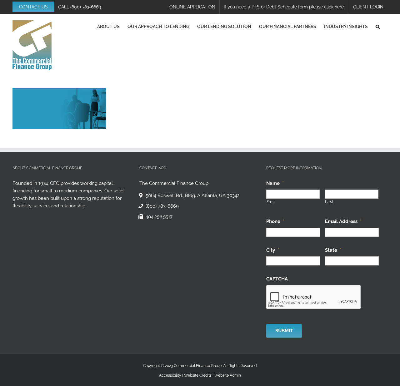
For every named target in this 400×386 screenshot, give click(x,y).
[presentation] (313, 297)
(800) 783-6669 (85, 6)
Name (275, 183)
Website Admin (227, 375)
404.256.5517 (159, 217)
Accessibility (170, 375)
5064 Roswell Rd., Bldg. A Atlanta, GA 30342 (193, 195)
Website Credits (198, 375)
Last (329, 202)
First (271, 202)
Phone (275, 221)
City (272, 250)
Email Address (343, 221)
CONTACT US (33, 6)
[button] (378, 26)
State (333, 250)
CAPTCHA (277, 279)
